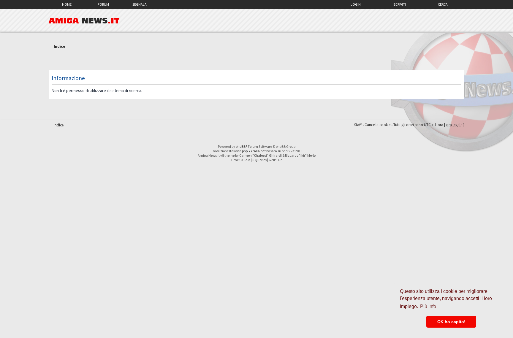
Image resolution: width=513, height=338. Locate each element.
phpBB (241, 146)
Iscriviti (399, 4)
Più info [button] (428, 306)
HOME (67, 4)
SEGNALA (139, 4)
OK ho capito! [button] (451, 321)
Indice (59, 46)
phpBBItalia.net (254, 151)
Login (356, 4)
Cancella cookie (377, 124)
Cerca (443, 4)
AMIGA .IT (84, 21)
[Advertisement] (256, 60)
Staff (358, 124)
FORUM (103, 4)
